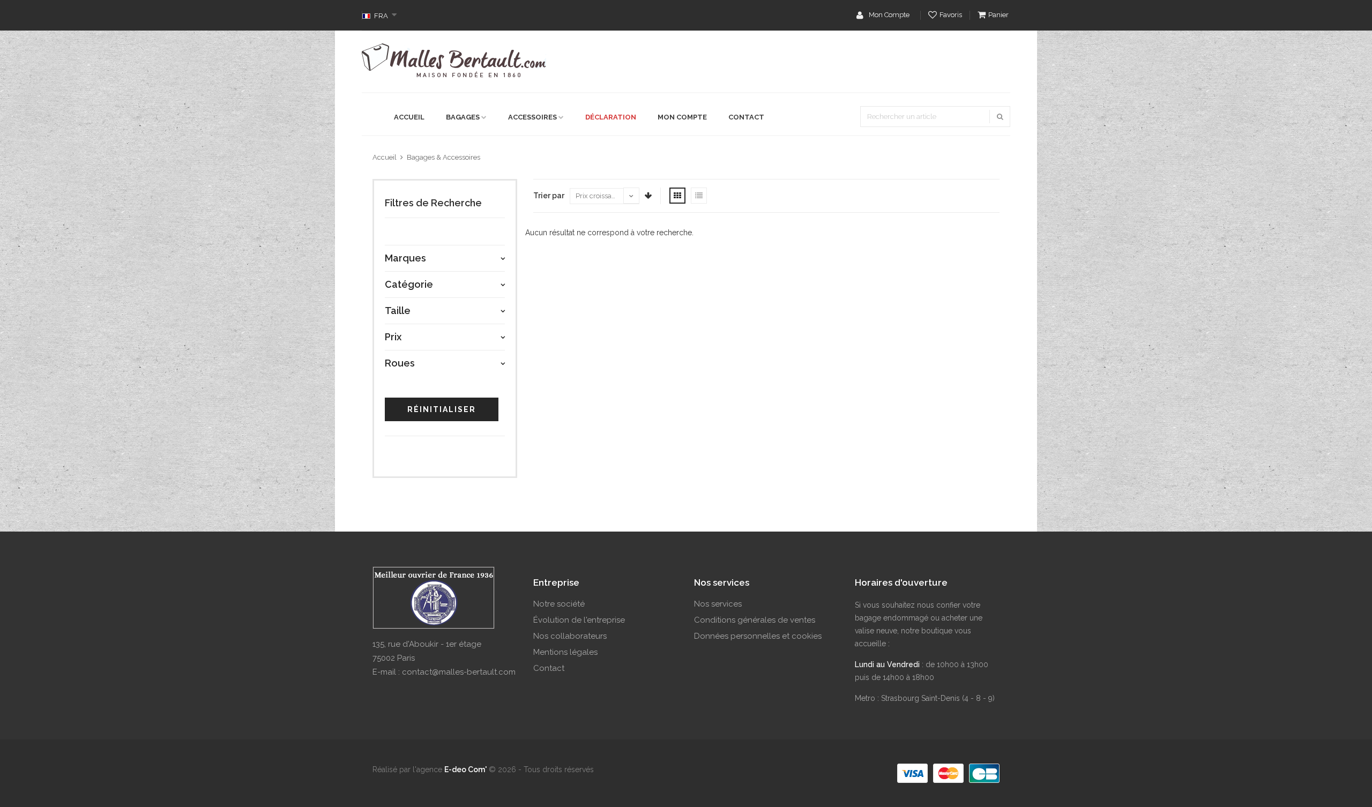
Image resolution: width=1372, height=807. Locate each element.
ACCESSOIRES (532, 117)
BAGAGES (463, 117)
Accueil (384, 157)
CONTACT (746, 117)
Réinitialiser (441, 409)
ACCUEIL (409, 117)
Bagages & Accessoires (443, 157)
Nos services (718, 604)
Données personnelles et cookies (758, 636)
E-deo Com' (465, 769)
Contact (548, 668)
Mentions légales (565, 652)
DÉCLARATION (610, 117)
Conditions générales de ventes (754, 620)
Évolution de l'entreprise (579, 620)
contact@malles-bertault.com (459, 672)
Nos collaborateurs (570, 636)
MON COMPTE (682, 117)
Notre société (559, 604)
